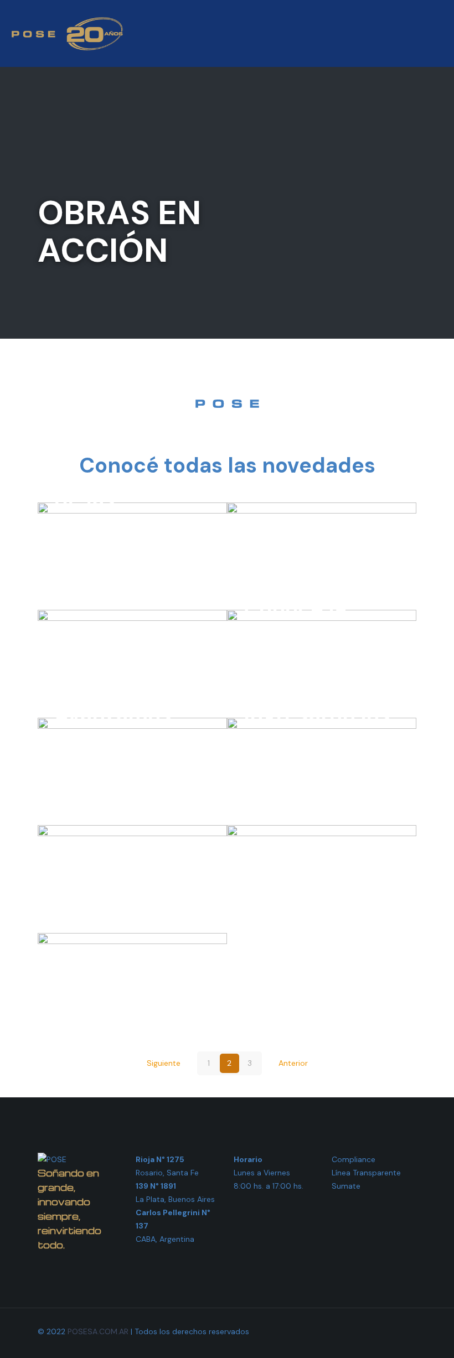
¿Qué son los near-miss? (309, 888)
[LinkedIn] (361, 1331)
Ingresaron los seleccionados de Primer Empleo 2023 (318, 754)
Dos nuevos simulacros (302, 565)
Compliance (353, 1159)
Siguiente (163, 1063)
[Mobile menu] (436, 33)
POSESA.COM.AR (98, 1331)
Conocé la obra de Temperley (132, 996)
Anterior (293, 1063)
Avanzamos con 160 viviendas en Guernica (119, 754)
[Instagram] (376, 1331)
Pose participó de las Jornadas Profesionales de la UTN (128, 526)
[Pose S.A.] (67, 33)
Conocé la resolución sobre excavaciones (314, 647)
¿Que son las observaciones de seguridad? (129, 875)
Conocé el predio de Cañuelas (106, 660)
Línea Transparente (366, 1173)
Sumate (346, 1186)
